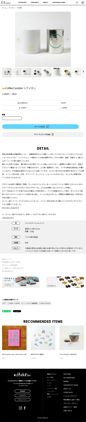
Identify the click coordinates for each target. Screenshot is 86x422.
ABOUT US (67, 389)
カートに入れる (40, 126)
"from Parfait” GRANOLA (68, 354)
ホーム (4, 8)
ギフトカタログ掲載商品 (29, 303)
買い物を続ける (7, 271)
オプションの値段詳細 (9, 265)
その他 (19, 8)
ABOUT (45, 2)
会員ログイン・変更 (70, 407)
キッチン (12, 8)
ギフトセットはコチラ (10, 207)
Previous (18, 39)
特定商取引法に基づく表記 (11, 262)
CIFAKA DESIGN (44, 303)
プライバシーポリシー (70, 403)
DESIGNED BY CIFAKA (70, 385)
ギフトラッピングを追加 (42, 134)
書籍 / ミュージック (52, 394)
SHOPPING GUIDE (58, 2)
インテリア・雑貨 (52, 388)
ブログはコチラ (8, 217)
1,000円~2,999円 (13, 303)
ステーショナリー (52, 380)
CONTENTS (35, 2)
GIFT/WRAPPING (69, 378)
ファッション (51, 391)
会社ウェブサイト (22, 399)
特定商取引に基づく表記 (71, 400)
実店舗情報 (22, 391)
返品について (6, 259)
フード (49, 385)
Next (67, 39)
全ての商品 (50, 377)
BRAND (66, 381)
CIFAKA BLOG (68, 392)
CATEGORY (22, 2)
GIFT (4, 303)
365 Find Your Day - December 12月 (14, 354)
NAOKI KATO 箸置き (37, 354)
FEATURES (67, 374)
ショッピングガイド (70, 396)
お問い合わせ (67, 411)
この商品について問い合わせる (12, 268)
